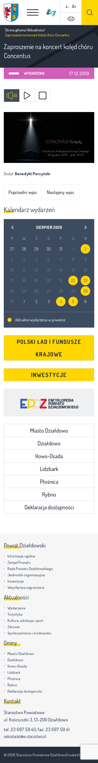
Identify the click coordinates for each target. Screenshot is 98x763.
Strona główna (15, 30)
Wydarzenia (34, 73)
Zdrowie (14, 626)
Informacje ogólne (21, 556)
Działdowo (49, 443)
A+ (74, 6)
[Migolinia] (51, 12)
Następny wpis (60, 192)
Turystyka (15, 614)
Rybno (49, 494)
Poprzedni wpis (23, 192)
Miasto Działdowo (49, 430)
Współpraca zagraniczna (26, 587)
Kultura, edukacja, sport (25, 620)
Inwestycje (49, 374)
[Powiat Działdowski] (11, 13)
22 (73, 280)
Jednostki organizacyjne (26, 575)
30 (85, 291)
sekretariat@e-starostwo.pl (25, 736)
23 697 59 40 (23, 729)
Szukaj (89, 12)
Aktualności (35, 30)
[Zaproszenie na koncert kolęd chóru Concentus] (49, 137)
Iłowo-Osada (49, 455)
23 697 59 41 (57, 729)
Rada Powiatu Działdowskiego (30, 568)
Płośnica (49, 481)
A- (67, 7)
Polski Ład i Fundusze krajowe (49, 348)
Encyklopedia (49, 402)
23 (85, 280)
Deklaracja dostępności (49, 507)
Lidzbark (49, 468)
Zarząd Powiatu (19, 562)
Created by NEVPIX (80, 754)
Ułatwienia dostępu (70, 19)
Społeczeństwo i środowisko (29, 633)
